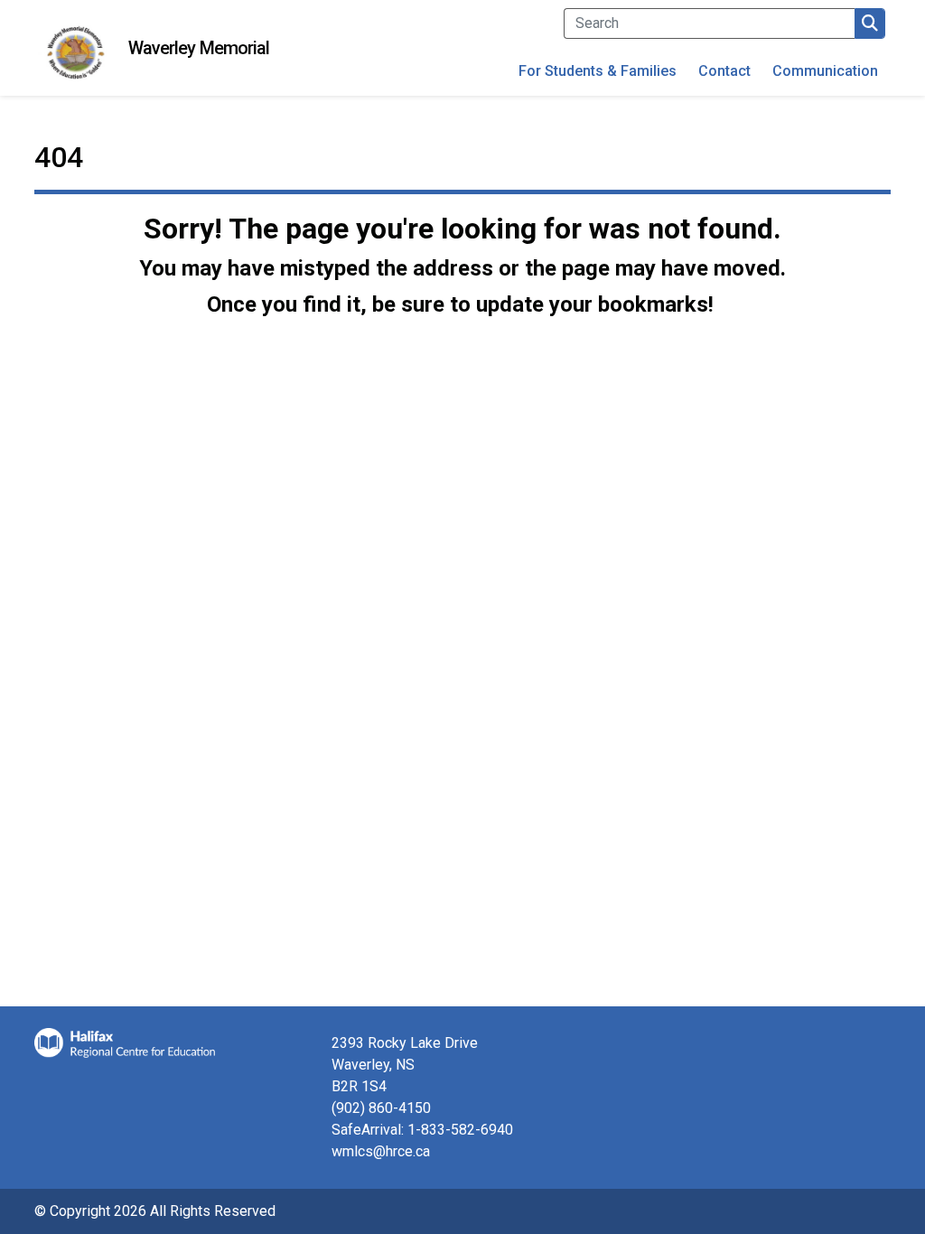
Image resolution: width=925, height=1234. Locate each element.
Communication (825, 70)
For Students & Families (598, 70)
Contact (724, 70)
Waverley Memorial (199, 48)
